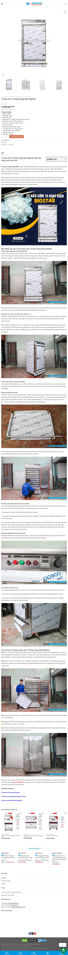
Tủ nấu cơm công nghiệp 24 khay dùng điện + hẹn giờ (33, 836)
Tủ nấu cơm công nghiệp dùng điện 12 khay (13, 796)
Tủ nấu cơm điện (27, 96)
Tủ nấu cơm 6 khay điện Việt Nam (10, 792)
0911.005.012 (10, 862)
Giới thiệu (3, 878)
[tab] (2, 154)
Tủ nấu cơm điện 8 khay (52, 835)
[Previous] (4, 43)
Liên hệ (3, 883)
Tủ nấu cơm (19, 96)
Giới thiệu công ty (6, 880)
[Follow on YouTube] (35, 933)
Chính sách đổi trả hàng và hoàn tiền (11, 892)
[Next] (63, 43)
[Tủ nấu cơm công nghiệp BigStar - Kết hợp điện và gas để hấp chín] (34, 4)
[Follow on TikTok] (32, 933)
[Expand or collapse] (65, 159)
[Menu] (66, 4)
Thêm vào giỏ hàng (16, 136)
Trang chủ (3, 96)
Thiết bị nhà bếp (11, 96)
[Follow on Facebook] (30, 933)
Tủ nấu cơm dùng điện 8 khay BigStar (11, 800)
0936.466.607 (14, 905)
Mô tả (2, 154)
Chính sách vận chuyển (7, 895)
